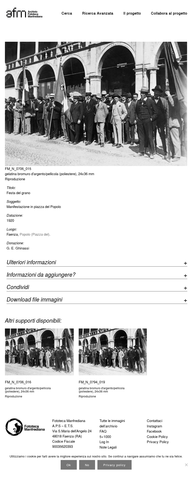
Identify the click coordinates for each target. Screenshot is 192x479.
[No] (186, 464)
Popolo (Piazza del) (34, 234)
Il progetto (132, 13)
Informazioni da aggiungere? (41, 275)
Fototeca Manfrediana (68, 420)
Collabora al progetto (169, 13)
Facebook (154, 431)
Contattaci (154, 420)
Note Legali (108, 447)
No (87, 465)
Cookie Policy (157, 436)
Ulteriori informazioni (31, 263)
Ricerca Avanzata (97, 13)
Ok (68, 465)
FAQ (103, 431)
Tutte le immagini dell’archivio (112, 423)
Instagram (154, 426)
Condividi (18, 287)
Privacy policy (114, 465)
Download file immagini (34, 300)
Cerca (67, 13)
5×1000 (105, 436)
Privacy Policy (158, 441)
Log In (104, 441)
